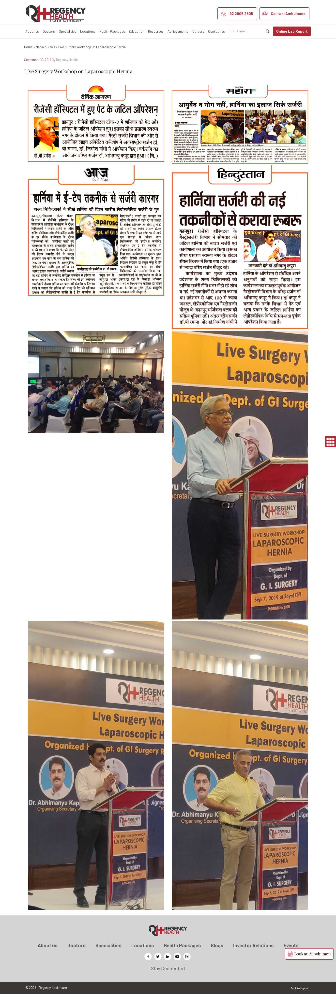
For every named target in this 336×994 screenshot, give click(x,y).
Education (136, 31)
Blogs (217, 945)
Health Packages (112, 31)
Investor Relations (253, 945)
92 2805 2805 (241, 13)
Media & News (45, 47)
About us (32, 31)
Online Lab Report (292, 31)
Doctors (49, 31)
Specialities (67, 31)
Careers (198, 31)
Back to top (297, 988)
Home (28, 47)
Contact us (216, 31)
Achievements (178, 31)
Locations (87, 31)
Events (291, 945)
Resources (156, 31)
